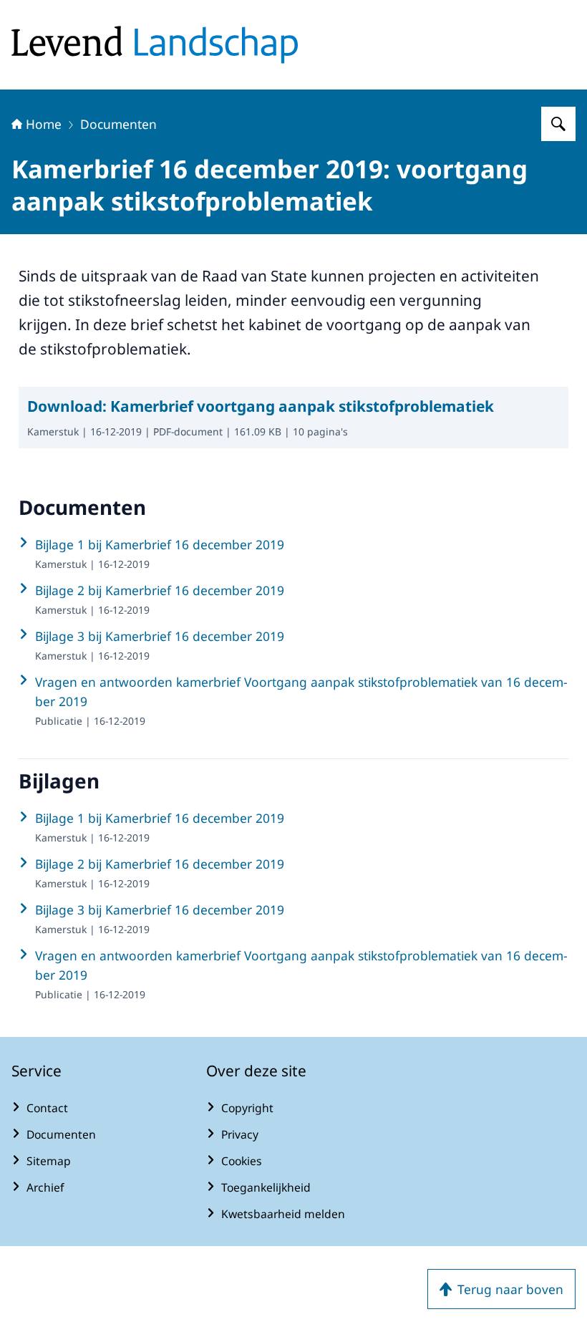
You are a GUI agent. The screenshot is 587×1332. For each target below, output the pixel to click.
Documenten (118, 123)
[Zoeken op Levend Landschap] (558, 124)
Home (44, 123)
